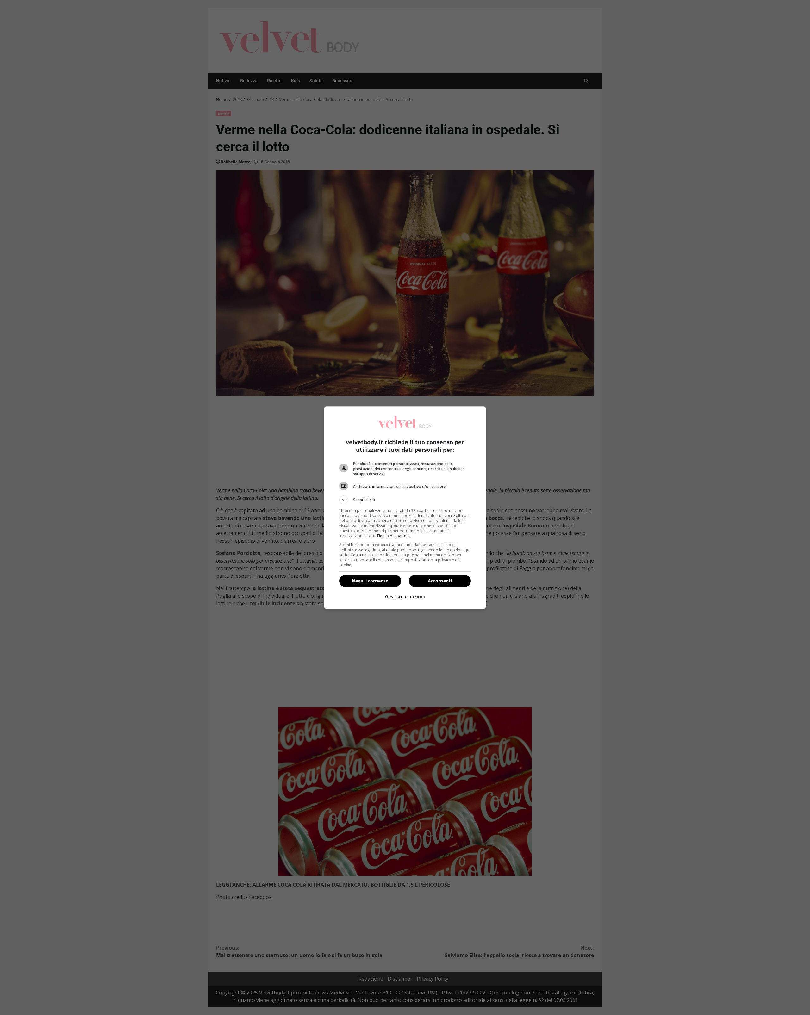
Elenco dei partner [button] (393, 536)
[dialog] (405, 507)
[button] (405, 499)
